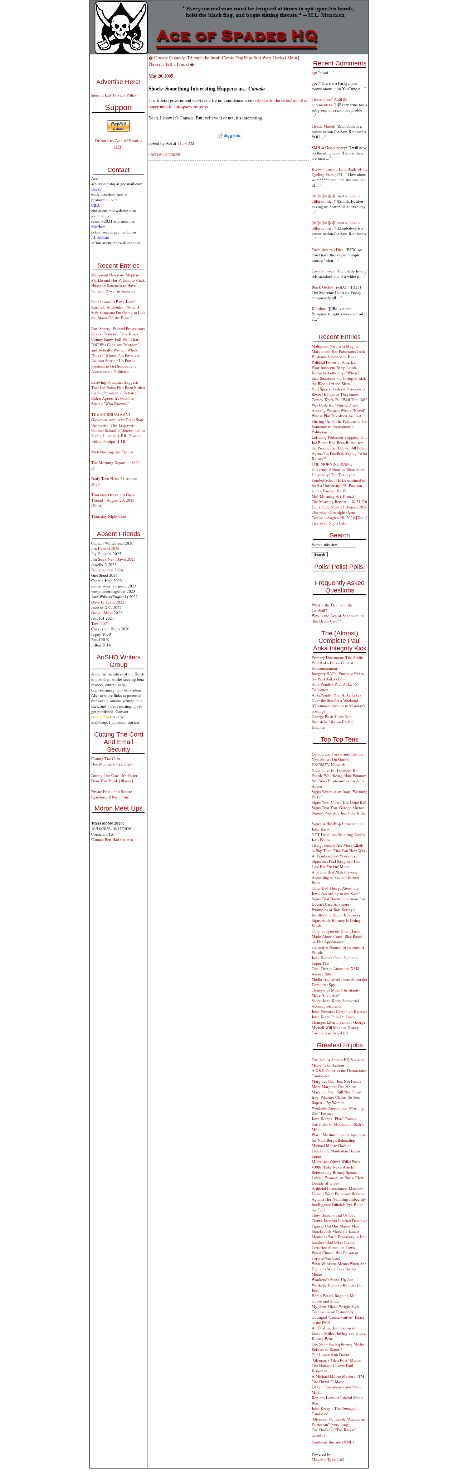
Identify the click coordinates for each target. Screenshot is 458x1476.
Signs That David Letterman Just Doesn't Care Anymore (338, 901)
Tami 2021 (100, 623)
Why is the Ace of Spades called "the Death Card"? (338, 618)
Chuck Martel (323, 126)
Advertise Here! (118, 81)
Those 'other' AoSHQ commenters (329, 102)
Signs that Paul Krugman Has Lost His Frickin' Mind (336, 863)
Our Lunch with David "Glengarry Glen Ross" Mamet (336, 1357)
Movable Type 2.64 (328, 1459)
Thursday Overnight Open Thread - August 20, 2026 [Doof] (113, 500)
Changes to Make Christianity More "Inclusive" (336, 992)
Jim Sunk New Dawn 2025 (113, 559)
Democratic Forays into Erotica (337, 754)
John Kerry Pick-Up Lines (333, 1016)
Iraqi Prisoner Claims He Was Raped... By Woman (336, 1099)
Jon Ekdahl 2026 (105, 548)
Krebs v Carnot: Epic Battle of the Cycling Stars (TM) (339, 171)
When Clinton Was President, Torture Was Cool (335, 1255)
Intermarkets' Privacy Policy (114, 95)
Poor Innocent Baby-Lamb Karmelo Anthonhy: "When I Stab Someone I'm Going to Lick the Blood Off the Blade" (118, 309)
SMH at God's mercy (329, 147)
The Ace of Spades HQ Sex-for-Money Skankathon (338, 1062)
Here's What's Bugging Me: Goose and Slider (334, 1298)
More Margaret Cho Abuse (334, 1086)
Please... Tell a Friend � (171, 64)
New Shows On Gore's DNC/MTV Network (330, 762)
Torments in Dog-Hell (330, 1032)
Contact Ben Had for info (112, 839)
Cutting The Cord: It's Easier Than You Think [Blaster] (114, 778)
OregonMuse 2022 (106, 612)
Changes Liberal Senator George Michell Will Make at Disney (338, 1024)
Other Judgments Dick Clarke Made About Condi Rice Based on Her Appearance (337, 936)
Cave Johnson (323, 271)
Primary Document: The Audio (337, 657)
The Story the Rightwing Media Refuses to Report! (338, 1346)
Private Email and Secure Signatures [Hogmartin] (111, 794)
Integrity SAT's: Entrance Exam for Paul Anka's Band (338, 676)
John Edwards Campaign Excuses (339, 1011)
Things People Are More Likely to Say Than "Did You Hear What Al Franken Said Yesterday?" (339, 850)
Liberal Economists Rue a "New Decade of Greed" (338, 1180)
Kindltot (318, 308)
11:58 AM (185, 143)
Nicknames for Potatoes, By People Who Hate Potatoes (339, 772)
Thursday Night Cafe (108, 516)
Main (292, 57)
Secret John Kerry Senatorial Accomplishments (335, 1003)
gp (314, 72)
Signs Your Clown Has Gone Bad (339, 802)
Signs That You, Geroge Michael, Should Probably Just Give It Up (339, 810)
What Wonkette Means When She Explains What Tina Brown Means (339, 1269)
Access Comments (165, 154)
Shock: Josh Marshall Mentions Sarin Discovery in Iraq (339, 1234)
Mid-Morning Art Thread (112, 451)
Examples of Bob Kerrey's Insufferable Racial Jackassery (336, 912)
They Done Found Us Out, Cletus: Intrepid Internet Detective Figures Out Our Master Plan (339, 1220)
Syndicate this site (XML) (333, 1442)
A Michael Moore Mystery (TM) (339, 1376)
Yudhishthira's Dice (328, 249)
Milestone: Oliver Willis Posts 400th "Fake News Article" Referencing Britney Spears (336, 1167)
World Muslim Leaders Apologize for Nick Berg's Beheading (339, 1137)
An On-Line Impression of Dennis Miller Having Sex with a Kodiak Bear (339, 1333)
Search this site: (324, 544)
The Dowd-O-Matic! (329, 1381)
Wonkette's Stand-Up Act (332, 1279)
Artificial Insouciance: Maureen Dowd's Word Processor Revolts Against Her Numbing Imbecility (339, 1194)
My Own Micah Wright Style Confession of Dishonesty (336, 1309)
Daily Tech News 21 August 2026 (339, 507)
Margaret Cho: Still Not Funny (337, 1091)
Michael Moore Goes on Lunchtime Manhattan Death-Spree (336, 1151)
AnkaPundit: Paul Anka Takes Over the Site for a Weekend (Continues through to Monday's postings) (338, 703)
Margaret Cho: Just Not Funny (337, 1081)
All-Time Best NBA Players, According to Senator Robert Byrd (335, 877)
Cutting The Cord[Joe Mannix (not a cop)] (112, 761)
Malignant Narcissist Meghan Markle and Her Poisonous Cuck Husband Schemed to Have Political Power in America (118, 283)
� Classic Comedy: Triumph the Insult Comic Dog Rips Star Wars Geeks (216, 57)
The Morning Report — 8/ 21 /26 (339, 501)
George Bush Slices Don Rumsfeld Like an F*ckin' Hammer (333, 722)
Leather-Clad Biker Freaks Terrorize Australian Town (333, 1244)
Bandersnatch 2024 (107, 569)
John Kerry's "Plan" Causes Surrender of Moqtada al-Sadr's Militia (338, 1124)
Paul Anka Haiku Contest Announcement (332, 665)
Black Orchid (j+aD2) (329, 287)
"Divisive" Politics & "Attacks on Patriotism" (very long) (338, 1421)
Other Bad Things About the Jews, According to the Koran (336, 890)
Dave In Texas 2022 (108, 602)
